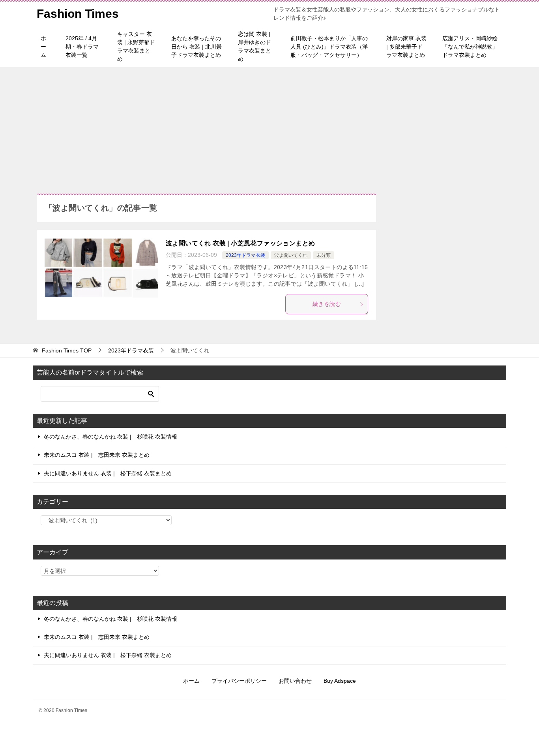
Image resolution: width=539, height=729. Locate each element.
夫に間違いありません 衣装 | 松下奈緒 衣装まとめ (108, 473)
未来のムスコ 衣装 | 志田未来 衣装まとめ (97, 455)
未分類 (323, 255)
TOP (67, 350)
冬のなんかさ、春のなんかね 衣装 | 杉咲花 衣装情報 (110, 436)
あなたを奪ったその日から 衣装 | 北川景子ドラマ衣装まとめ (196, 46)
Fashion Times (78, 13)
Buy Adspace (340, 681)
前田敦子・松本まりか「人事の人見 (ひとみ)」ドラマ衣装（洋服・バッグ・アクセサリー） (329, 46)
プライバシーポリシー (239, 681)
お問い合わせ (295, 681)
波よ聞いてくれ (290, 255)
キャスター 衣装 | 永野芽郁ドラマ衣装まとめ (136, 46)
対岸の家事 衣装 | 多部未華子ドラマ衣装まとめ (406, 46)
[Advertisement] (269, 126)
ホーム (43, 46)
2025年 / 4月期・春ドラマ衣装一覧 (82, 46)
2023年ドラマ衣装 (245, 255)
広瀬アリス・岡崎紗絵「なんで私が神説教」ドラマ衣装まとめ (470, 46)
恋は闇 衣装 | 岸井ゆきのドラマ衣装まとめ (254, 46)
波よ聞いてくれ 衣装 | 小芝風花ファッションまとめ (240, 243)
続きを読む (327, 304)
